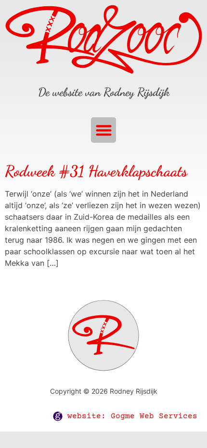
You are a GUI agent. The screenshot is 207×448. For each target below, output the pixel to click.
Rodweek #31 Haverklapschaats (96, 171)
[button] (103, 130)
